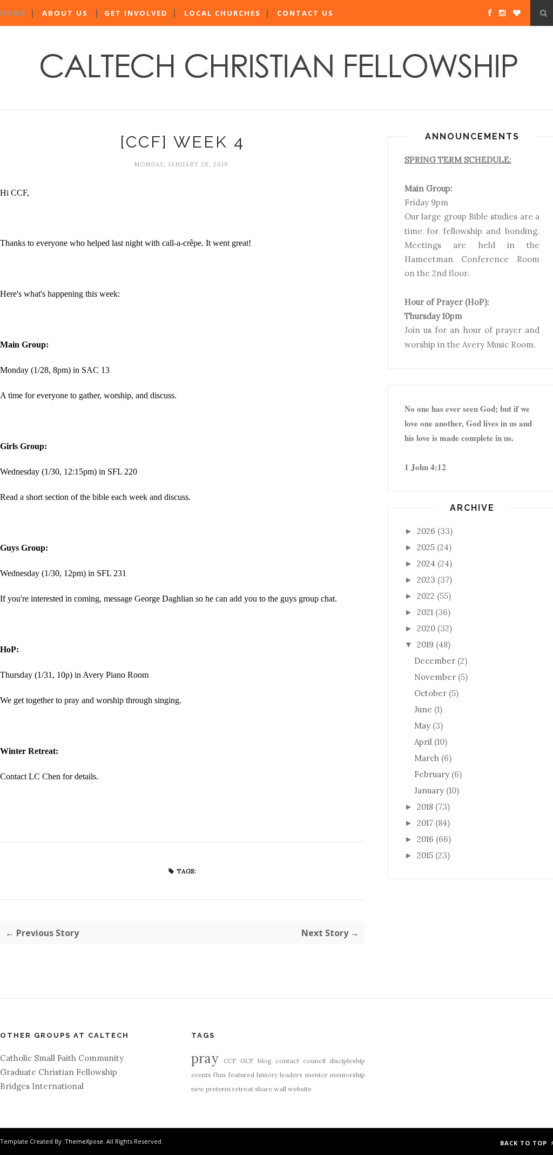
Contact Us (305, 13)
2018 (425, 807)
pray (204, 1058)
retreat (242, 1089)
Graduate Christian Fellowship (58, 1072)
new (197, 1089)
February (431, 774)
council (314, 1061)
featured (241, 1075)
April (423, 742)
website (300, 1089)
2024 (426, 563)
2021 (425, 612)
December (434, 661)
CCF (230, 1061)
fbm (219, 1075)
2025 (426, 547)
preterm (218, 1089)
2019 (425, 644)
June (423, 709)
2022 (426, 596)
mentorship (347, 1075)
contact (287, 1061)
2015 (425, 855)
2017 (425, 823)
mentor (316, 1075)
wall (280, 1089)
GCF (247, 1061)
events (201, 1075)
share (263, 1089)
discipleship (347, 1061)
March (426, 758)
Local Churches (222, 13)
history (267, 1075)
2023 (426, 580)
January (429, 790)
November (435, 677)
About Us (65, 13)
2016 (425, 839)
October (430, 693)
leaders (291, 1075)
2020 (426, 628)
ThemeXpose (84, 1141)
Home (13, 13)
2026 (426, 531)
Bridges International (42, 1086)
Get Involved (136, 13)
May (422, 725)
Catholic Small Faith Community (62, 1058)
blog (265, 1061)
